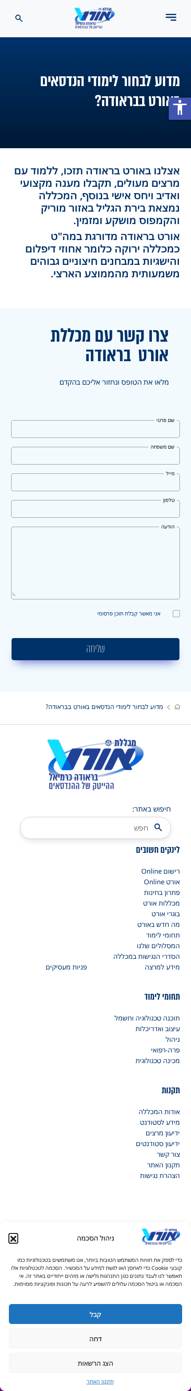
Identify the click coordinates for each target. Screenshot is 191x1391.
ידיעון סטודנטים (158, 1143)
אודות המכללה (159, 1111)
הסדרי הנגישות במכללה (146, 956)
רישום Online (160, 871)
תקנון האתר (100, 1381)
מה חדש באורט (158, 924)
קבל (95, 1314)
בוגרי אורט (165, 913)
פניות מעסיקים (66, 966)
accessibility (180, 107)
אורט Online (162, 881)
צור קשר (168, 1154)
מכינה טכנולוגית (157, 1060)
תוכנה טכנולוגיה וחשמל (147, 1017)
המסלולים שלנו (158, 945)
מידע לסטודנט (160, 1122)
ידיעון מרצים (163, 1132)
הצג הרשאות (95, 1363)
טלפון (169, 500)
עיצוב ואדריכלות (157, 1028)
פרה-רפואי (165, 1049)
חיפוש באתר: (151, 808)
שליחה (95, 649)
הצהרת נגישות (160, 1175)
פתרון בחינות (162, 892)
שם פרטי (165, 420)
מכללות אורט (161, 902)
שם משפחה (163, 446)
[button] (13, 1237)
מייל (170, 473)
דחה (95, 1338)
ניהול (173, 1039)
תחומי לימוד (163, 934)
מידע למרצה (162, 966)
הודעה (168, 526)
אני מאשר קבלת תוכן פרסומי (128, 613)
